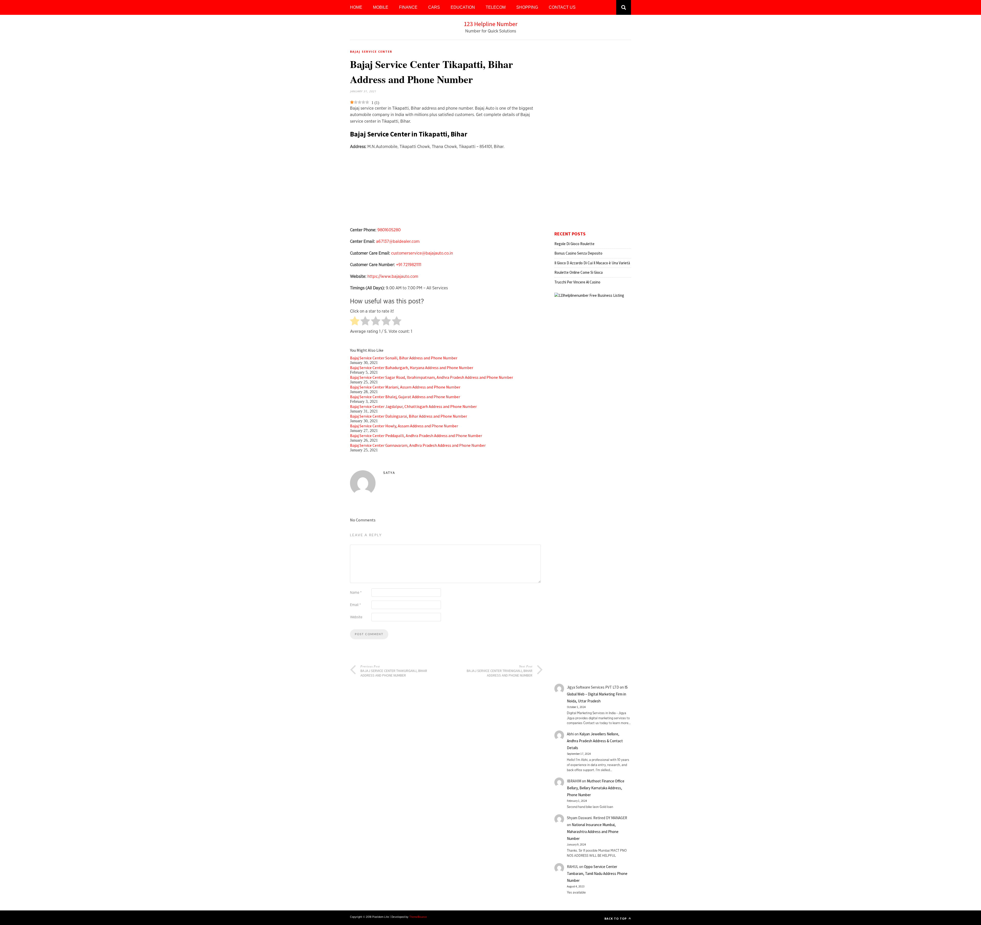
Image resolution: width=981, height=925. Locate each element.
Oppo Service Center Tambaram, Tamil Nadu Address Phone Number (597, 873)
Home (356, 7)
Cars (434, 7)
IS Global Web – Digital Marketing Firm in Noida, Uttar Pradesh (597, 694)
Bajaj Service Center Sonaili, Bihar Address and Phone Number (403, 357)
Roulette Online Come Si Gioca (578, 272)
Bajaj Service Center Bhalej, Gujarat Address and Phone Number (405, 396)
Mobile (380, 7)
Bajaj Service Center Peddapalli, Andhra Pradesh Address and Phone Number (416, 435)
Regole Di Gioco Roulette (574, 243)
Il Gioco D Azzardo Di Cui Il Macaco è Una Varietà (592, 262)
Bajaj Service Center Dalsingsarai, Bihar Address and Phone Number (408, 416)
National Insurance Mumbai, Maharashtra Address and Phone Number (592, 831)
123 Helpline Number (490, 24)
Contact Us (562, 7)
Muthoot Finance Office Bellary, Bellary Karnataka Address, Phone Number (595, 788)
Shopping (527, 7)
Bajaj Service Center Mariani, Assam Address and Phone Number (405, 387)
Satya (389, 472)
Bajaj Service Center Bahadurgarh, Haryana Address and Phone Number (411, 367)
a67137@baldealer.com (397, 241)
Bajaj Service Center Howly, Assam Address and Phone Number (404, 425)
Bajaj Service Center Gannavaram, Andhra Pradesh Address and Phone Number (418, 445)
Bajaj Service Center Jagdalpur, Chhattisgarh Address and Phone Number (413, 406)
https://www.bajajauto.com (392, 276)
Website (356, 617)
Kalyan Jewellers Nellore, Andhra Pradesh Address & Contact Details (595, 741)
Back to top (616, 918)
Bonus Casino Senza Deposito (578, 253)
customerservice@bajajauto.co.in (422, 253)
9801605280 (389, 230)
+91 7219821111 (408, 264)
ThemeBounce (418, 917)
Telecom (496, 7)
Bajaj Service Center (371, 51)
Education (463, 7)
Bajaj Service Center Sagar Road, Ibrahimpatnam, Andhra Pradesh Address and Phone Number (431, 377)
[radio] (354, 321)
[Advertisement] (446, 191)
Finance (408, 7)
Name (355, 593)
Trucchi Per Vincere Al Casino (577, 282)
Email (355, 605)
